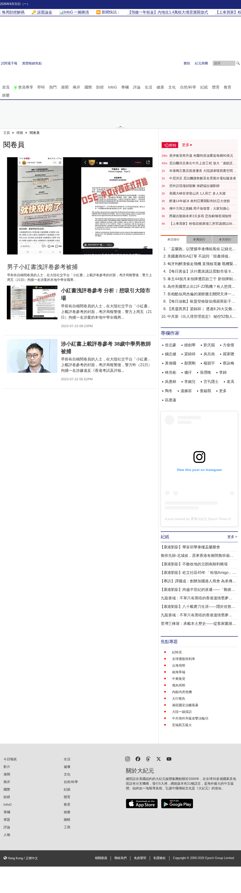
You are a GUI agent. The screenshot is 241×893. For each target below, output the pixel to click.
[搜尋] (238, 63)
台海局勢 (178, 665)
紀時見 (177, 652)
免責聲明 (140, 858)
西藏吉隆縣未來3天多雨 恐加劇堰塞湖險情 (200, 216)
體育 (216, 87)
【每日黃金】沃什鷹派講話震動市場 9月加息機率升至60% (200, 271)
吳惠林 (170, 382)
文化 (172, 87)
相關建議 (101, 858)
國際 (88, 87)
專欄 (125, 87)
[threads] (148, 758)
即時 (41, 87)
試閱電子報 (9, 63)
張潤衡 (205, 372)
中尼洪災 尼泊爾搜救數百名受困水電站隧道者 (202, 178)
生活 (148, 87)
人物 (7, 835)
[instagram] (127, 758)
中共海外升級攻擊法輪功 (190, 718)
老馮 (230, 382)
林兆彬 (170, 372)
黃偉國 (170, 363)
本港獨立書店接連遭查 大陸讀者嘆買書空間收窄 (202, 171)
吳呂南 (209, 354)
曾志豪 (170, 345)
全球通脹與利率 (183, 659)
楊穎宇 (209, 363)
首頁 (6, 87)
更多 (223, 391)
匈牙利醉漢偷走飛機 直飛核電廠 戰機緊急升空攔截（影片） (202, 264)
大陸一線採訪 (182, 712)
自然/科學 (188, 87)
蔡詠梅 (228, 363)
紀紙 (204, 87)
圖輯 (67, 819)
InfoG (112, 87)
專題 (7, 819)
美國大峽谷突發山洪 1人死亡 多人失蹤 (197, 193)
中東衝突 (178, 679)
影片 (7, 767)
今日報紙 (10, 759)
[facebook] (137, 758)
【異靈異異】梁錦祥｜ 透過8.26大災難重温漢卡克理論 (201, 309)
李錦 (223, 372)
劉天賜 (209, 345)
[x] (158, 758)
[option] (80, 205)
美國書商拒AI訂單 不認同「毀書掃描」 (199, 256)
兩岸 (76, 87)
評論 (137, 87)
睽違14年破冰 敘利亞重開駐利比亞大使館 (199, 201)
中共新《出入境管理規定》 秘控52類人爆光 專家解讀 (202, 316)
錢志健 (170, 354)
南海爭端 (178, 672)
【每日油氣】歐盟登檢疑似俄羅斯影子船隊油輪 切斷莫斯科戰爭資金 (201, 301)
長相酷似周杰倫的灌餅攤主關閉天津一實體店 (201, 294)
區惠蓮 (170, 400)
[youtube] (169, 758)
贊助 (187, 63)
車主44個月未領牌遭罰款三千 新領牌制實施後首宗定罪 (202, 279)
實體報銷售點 (32, 63)
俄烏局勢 (178, 685)
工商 (67, 827)
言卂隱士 (211, 382)
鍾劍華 (190, 345)
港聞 (64, 87)
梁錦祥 (190, 354)
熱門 (53, 87)
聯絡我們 (120, 858)
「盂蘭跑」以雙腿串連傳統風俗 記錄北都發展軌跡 (201, 249)
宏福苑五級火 (182, 725)
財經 (100, 87)
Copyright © (181, 858)
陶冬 (169, 391)
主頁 (6, 133)
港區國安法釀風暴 (185, 705)
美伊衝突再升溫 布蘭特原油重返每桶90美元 (201, 155)
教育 (227, 87)
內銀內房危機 (182, 692)
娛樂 (6, 95)
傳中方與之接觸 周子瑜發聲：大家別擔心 (199, 208)
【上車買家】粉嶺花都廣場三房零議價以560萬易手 (201, 224)
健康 (160, 87)
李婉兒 (190, 382)
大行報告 (178, 698)
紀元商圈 (201, 63)
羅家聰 (228, 354)
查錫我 (205, 391)
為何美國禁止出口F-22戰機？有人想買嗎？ (199, 286)
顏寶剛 (190, 363)
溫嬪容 (186, 391)
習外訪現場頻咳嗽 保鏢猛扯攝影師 (194, 186)
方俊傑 (228, 345)
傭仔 (188, 372)
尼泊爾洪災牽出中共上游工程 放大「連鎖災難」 (201, 163)
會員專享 (25, 87)
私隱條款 (159, 858)
